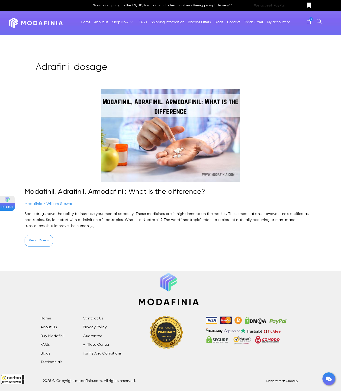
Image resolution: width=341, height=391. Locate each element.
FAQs (143, 22)
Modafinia (33, 204)
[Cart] (309, 19)
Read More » (39, 238)
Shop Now (120, 22)
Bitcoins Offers (199, 22)
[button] (12, 379)
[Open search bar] (319, 21)
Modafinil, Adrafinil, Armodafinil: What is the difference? (115, 191)
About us (101, 22)
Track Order (253, 22)
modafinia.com (88, 381)
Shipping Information (167, 22)
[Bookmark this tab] (309, 5)
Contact (234, 22)
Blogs (219, 22)
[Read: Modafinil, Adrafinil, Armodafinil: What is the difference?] (170, 135)
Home (85, 22)
